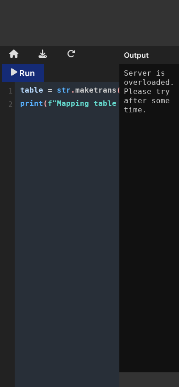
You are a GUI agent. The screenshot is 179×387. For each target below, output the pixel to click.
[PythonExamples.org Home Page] (14, 55)
